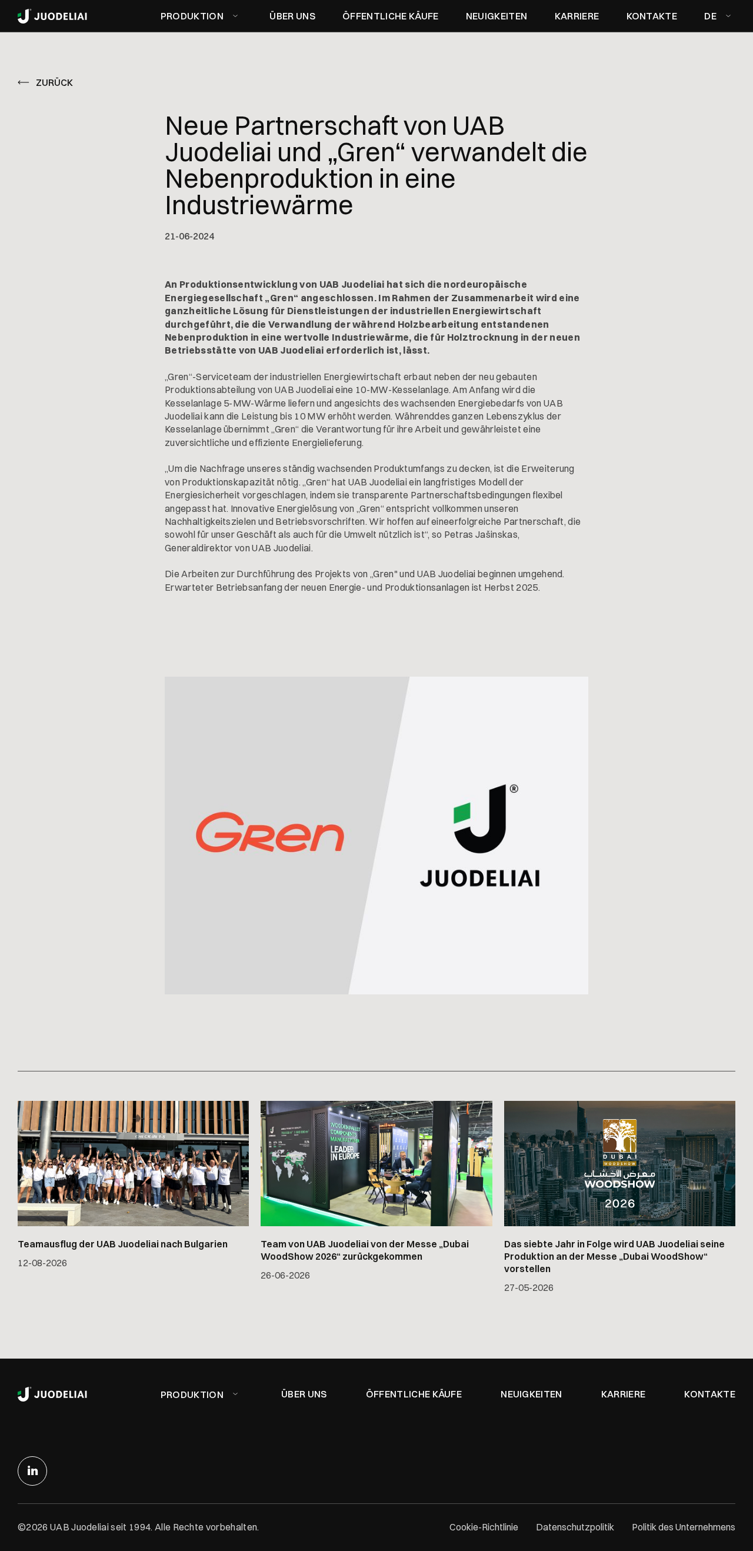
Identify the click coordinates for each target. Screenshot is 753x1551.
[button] (201, 15)
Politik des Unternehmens (683, 1527)
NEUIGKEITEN (497, 16)
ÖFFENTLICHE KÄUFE (390, 16)
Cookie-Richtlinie (483, 1527)
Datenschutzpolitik (575, 1527)
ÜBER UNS (292, 16)
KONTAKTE (652, 16)
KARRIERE (577, 16)
